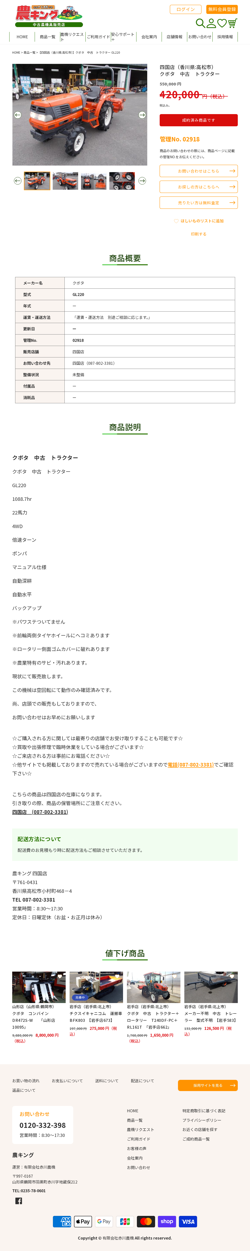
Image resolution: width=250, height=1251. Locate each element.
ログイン (186, 9)
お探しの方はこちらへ (198, 187)
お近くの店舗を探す (200, 1129)
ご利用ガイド (138, 1139)
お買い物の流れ (26, 1081)
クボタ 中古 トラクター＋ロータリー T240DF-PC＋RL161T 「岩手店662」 (153, 1020)
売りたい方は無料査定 (198, 203)
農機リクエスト (140, 1129)
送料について (107, 1081)
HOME (16, 52)
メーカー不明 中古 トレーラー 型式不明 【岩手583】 (211, 1016)
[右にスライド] (142, 115)
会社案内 (135, 1158)
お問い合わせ (138, 1167)
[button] (123, 37)
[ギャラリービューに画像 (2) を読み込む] (65, 181)
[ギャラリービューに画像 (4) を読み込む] (122, 181)
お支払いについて (67, 1081)
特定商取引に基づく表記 (203, 1110)
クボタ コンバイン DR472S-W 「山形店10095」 (33, 1020)
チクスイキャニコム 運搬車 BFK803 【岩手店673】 (96, 1016)
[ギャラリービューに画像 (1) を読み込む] (37, 181)
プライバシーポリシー (201, 1120)
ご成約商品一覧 (196, 1139)
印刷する (199, 234)
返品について (24, 1090)
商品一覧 (29, 52)
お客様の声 (136, 1148)
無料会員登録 (222, 9)
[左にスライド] (17, 115)
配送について (142, 1081)
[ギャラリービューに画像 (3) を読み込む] (94, 181)
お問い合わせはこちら (198, 171)
